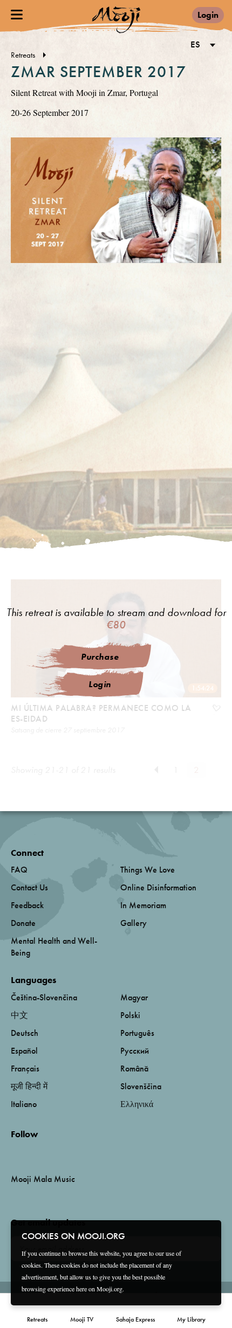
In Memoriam (143, 905)
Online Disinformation (158, 887)
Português (137, 1033)
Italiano (24, 1104)
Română (134, 1068)
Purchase (100, 656)
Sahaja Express (135, 1319)
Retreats (37, 1319)
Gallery (133, 923)
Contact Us (29, 887)
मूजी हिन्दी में (29, 1086)
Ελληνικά (136, 1104)
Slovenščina (140, 1086)
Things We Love (147, 869)
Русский (134, 1050)
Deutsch (24, 1033)
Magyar (134, 997)
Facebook (14, 1152)
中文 (19, 1015)
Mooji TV (81, 1319)
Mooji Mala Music (43, 1179)
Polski (130, 1015)
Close (206, 1235)
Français (25, 1068)
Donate (23, 923)
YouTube (34, 1151)
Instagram (57, 1152)
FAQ (19, 869)
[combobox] (201, 45)
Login (208, 14)
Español (24, 1050)
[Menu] (17, 14)
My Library (191, 1319)
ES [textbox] (195, 44)
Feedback (27, 905)
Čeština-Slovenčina (44, 997)
